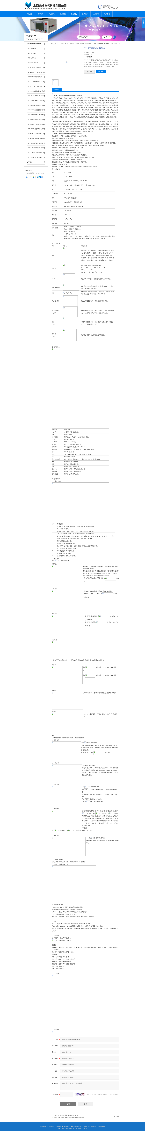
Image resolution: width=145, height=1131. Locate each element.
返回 (115, 1116)
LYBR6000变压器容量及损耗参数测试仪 (36, 101)
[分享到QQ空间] (33, 177)
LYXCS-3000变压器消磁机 (35, 157)
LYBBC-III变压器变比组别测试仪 (36, 92)
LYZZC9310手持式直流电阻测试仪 (36, 73)
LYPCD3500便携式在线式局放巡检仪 (36, 129)
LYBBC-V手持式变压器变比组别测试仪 (36, 96)
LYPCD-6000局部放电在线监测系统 (36, 139)
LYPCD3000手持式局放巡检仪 (36, 124)
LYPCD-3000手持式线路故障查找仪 (68, 1115)
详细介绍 (56, 89)
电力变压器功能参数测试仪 (85, 43)
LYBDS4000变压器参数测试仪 (36, 110)
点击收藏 (100, 71)
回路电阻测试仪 (32, 58)
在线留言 (96, 14)
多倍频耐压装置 (32, 53)
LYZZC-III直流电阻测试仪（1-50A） (36, 77)
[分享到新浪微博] (35, 177)
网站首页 (29, 14)
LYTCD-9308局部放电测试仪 (35, 143)
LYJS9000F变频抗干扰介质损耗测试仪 (36, 115)
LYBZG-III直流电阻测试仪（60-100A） (36, 82)
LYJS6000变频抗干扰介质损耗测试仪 (36, 120)
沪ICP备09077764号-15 (81, 1128)
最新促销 (63, 14)
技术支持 (85, 14)
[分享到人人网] (40, 177)
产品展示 (52, 14)
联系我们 (107, 14)
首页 (69, 43)
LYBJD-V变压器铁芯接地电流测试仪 (36, 153)
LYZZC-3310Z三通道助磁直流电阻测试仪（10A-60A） (36, 87)
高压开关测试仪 (32, 48)
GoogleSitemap (101, 1126)
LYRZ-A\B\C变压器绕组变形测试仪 (36, 148)
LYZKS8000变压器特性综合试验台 (36, 68)
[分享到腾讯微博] (37, 177)
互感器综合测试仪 (33, 62)
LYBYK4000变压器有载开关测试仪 (36, 106)
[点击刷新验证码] (80, 1094)
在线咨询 (89, 71)
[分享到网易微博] (42, 177)
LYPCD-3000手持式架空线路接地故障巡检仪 (70, 1117)
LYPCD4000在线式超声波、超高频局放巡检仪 (36, 134)
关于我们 (41, 14)
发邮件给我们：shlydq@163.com (35, 173)
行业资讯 (74, 14)
